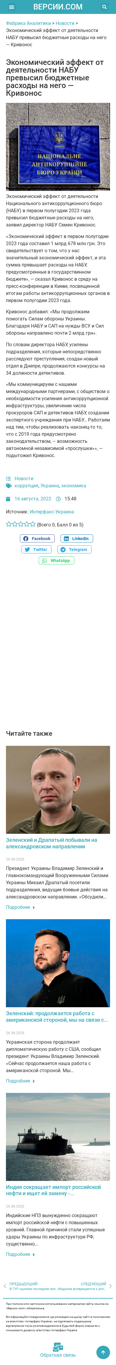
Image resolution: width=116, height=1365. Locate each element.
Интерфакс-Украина (52, 512)
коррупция (26, 485)
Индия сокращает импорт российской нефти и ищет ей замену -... (53, 1190)
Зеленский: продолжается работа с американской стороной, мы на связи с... (57, 1016)
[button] (12, 7)
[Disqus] (58, 650)
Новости (65, 23)
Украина (49, 485)
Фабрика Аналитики (28, 23)
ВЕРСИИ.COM (58, 6)
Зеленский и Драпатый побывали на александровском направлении (51, 843)
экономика (73, 485)
